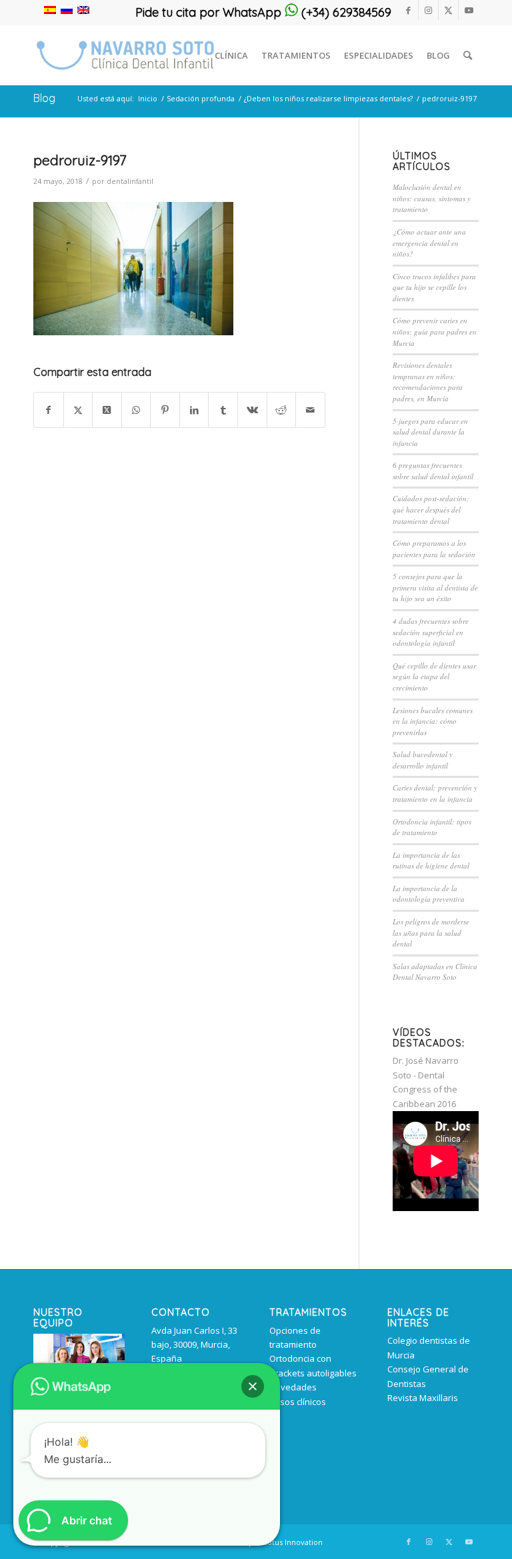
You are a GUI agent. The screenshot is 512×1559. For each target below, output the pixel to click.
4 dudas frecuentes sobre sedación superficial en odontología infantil (431, 632)
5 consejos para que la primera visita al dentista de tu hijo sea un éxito (435, 587)
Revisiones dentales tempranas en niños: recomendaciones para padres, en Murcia (428, 381)
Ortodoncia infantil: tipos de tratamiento (432, 827)
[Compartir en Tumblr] (223, 410)
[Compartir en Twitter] (78, 410)
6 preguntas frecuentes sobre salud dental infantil (433, 470)
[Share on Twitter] (107, 410)
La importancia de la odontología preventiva (429, 893)
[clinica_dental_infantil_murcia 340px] (125, 55)
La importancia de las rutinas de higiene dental (431, 860)
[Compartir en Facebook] (48, 410)
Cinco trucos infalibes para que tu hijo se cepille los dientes (434, 287)
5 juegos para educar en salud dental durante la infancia (430, 432)
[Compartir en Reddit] (281, 410)
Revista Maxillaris (422, 1398)
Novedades (293, 1387)
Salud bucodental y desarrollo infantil (423, 760)
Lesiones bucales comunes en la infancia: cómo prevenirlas (433, 721)
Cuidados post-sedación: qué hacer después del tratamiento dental (431, 509)
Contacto (180, 1312)
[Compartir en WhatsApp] (136, 410)
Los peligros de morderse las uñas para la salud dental (431, 932)
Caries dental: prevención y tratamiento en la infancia (435, 793)
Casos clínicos (297, 1402)
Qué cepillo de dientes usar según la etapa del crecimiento (434, 677)
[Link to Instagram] (428, 10)
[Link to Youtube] (469, 10)
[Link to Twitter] (448, 10)
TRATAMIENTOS (308, 1312)
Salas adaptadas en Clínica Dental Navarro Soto (435, 971)
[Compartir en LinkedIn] (194, 410)
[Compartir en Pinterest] (165, 410)
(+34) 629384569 (344, 12)
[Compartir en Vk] (252, 410)
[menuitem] (231, 55)
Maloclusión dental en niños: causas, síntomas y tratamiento (432, 198)
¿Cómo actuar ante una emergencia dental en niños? (429, 243)
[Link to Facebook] (408, 10)
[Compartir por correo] (310, 410)
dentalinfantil (130, 181)
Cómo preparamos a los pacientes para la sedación (434, 548)
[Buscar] (468, 55)
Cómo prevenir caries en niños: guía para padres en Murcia (435, 331)
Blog (44, 98)
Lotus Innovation (293, 1542)
